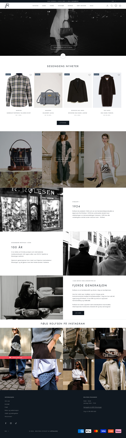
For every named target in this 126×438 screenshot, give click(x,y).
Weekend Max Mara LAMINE (77, 113)
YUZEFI (105, 159)
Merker (70, 5)
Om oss (7, 401)
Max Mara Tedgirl (107, 113)
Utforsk (63, 123)
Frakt (6, 407)
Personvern (8, 416)
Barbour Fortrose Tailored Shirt (19, 113)
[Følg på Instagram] (11, 423)
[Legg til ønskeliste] (30, 75)
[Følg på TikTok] (16, 423)
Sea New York (63, 159)
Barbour (19, 110)
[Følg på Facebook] (6, 423)
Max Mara (107, 110)
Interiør (61, 5)
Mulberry (48, 110)
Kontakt (7, 404)
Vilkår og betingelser (11, 413)
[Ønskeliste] (116, 6)
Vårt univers (81, 5)
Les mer (78, 313)
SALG (91, 5)
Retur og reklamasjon (12, 410)
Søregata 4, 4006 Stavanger (92, 407)
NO (113, 1)
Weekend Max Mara (77, 110)
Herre (52, 5)
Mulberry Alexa (48, 113)
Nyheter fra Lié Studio (63, 47)
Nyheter (35, 5)
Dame (44, 5)
